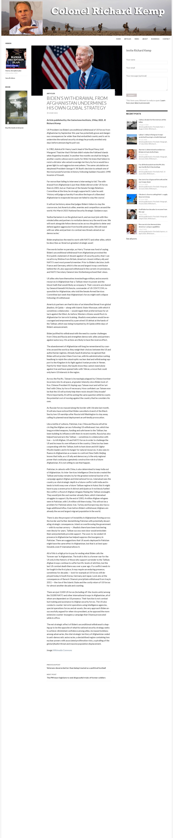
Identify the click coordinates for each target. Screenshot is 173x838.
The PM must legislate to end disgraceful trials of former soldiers (76, 676)
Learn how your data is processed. (145, 101)
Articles (127, 39)
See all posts (131, 238)
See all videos (10, 78)
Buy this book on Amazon (14, 128)
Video (136, 39)
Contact (166, 39)
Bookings (155, 39)
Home (118, 39)
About (145, 39)
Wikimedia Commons (62, 650)
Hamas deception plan (13, 71)
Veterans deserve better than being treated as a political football (76, 666)
